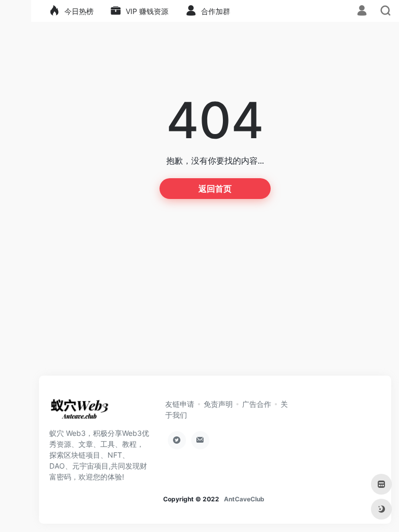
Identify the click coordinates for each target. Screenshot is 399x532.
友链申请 (179, 404)
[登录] (361, 12)
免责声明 (218, 404)
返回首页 (215, 188)
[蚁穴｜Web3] (79, 412)
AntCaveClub (244, 499)
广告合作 (256, 404)
